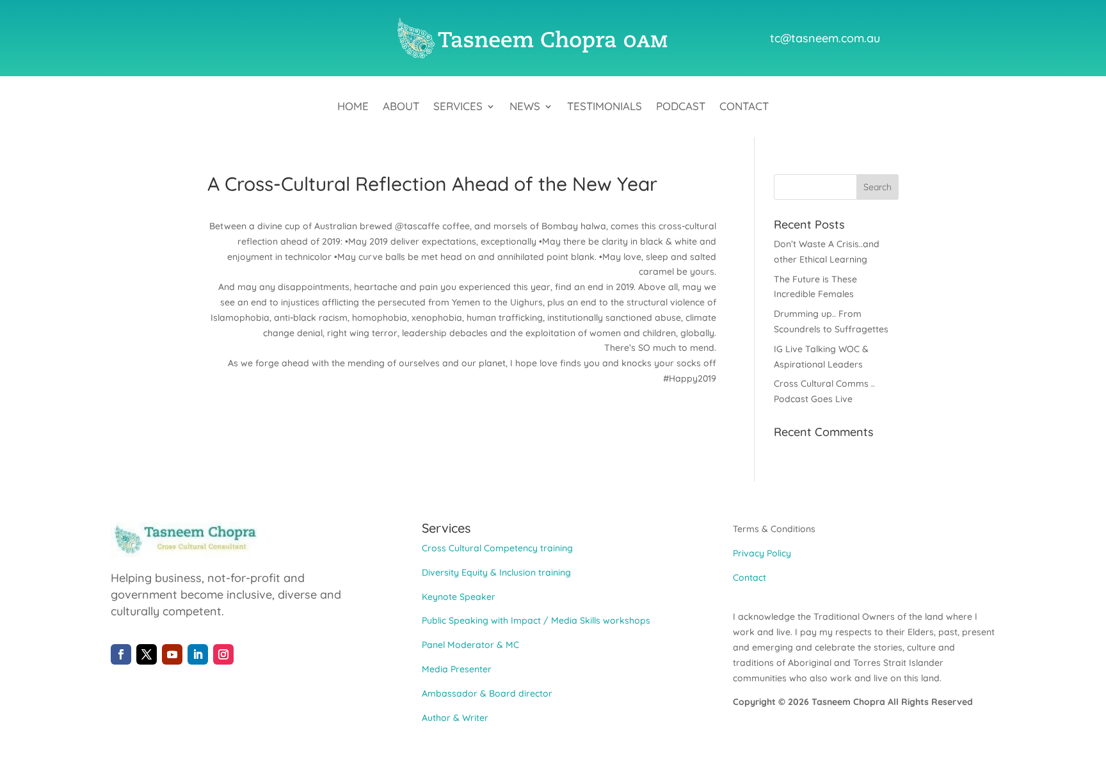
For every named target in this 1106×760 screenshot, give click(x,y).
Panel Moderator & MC (470, 645)
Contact (744, 107)
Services (458, 107)
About (401, 107)
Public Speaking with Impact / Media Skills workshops (536, 620)
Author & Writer (455, 718)
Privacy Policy (762, 553)
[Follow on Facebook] (121, 654)
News (524, 107)
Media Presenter (457, 669)
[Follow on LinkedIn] (198, 654)
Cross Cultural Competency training (497, 548)
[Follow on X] (146, 654)
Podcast (680, 107)
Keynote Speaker (458, 596)
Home (353, 107)
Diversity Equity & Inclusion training (496, 572)
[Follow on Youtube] (172, 654)
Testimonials (604, 107)
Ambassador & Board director (487, 693)
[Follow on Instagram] (223, 654)
